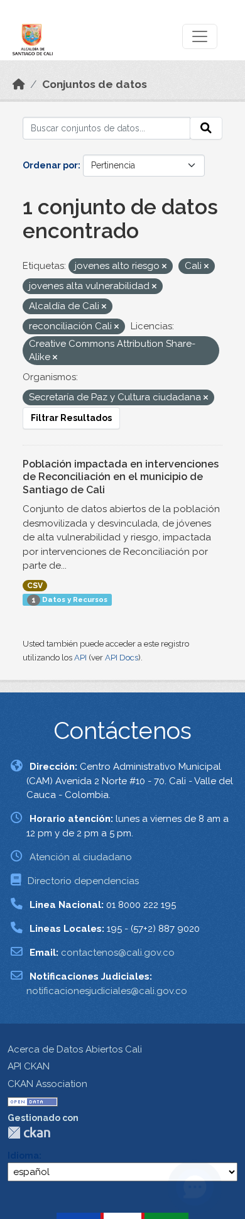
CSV (35, 585)
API (80, 657)
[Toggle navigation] (199, 36)
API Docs (121, 657)
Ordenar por (50, 165)
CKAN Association (47, 1084)
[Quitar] (164, 267)
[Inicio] (19, 84)
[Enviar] (206, 128)
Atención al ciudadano (81, 857)
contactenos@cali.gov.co (118, 952)
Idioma (23, 1156)
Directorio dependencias (83, 881)
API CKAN (29, 1066)
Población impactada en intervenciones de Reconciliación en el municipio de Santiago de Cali (121, 477)
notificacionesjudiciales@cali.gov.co (106, 991)
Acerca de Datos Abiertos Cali (75, 1049)
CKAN (29, 1132)
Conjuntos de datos (94, 84)
